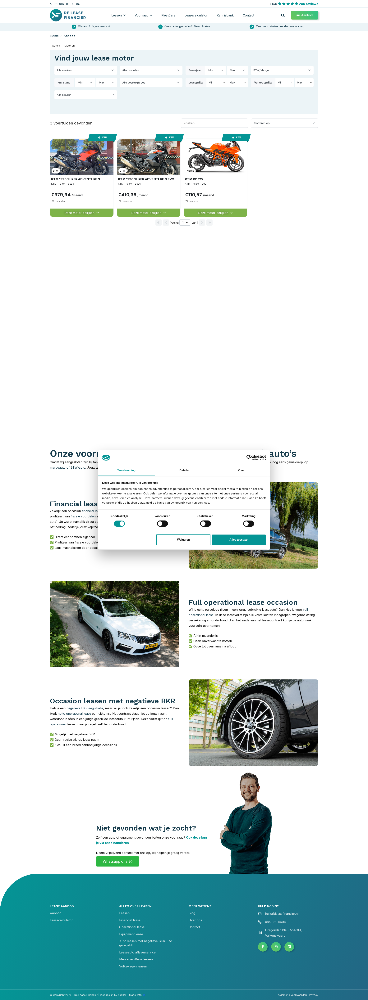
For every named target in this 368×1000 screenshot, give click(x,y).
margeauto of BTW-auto (67, 467)
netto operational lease (74, 713)
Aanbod (55, 913)
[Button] (263, 947)
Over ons (195, 920)
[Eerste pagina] (158, 222)
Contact (194, 927)
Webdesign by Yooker (113, 994)
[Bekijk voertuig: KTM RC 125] (215, 178)
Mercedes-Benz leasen (136, 959)
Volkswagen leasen (133, 966)
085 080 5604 (275, 922)
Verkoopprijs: (263, 82)
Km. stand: (64, 82)
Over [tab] (241, 470)
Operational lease (132, 927)
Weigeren (183, 539)
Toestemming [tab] (126, 470)
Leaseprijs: (196, 82)
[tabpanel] (184, 139)
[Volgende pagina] (202, 222)
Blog (192, 913)
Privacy (313, 994)
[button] (124, 15)
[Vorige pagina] (166, 222)
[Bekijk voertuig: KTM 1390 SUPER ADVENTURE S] (81, 178)
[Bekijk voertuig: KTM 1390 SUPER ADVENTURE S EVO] (148, 178)
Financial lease (129, 920)
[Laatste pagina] (209, 222)
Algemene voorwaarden (292, 994)
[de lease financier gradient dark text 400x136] (68, 15)
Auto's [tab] (56, 45)
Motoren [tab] (69, 45)
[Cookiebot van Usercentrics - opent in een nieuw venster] (249, 458)
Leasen (124, 913)
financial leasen (93, 511)
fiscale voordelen (83, 516)
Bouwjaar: (195, 70)
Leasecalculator (61, 920)
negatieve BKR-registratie (85, 708)
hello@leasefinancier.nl (281, 914)
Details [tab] (184, 470)
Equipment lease (131, 934)
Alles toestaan (238, 539)
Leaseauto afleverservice (137, 952)
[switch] (162, 524)
